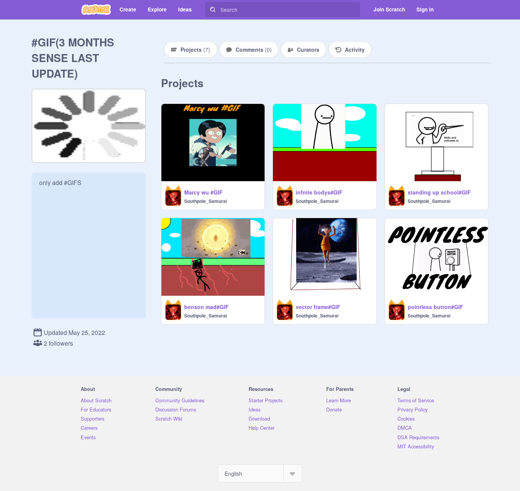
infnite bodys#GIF (319, 192)
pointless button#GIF (435, 307)
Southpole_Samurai (205, 201)
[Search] (212, 9)
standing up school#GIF (439, 192)
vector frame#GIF (318, 307)
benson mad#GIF (206, 307)
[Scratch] (96, 9)
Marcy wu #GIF (203, 192)
